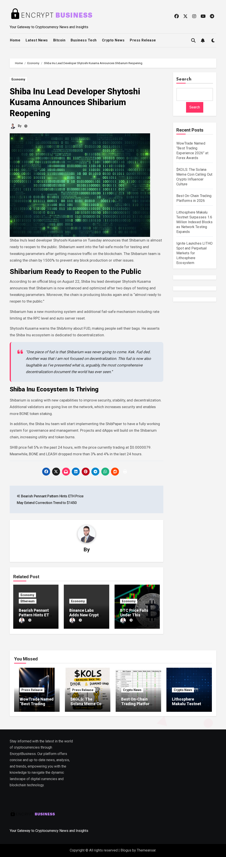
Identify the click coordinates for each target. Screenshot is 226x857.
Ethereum (28, 601)
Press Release (143, 40)
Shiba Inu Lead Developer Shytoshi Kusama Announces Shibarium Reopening (75, 102)
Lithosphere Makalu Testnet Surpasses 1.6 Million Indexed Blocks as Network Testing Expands (194, 222)
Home (15, 40)
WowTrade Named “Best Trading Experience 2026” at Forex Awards (37, 706)
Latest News (37, 40)
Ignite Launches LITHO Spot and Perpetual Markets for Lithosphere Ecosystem (194, 253)
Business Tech (84, 40)
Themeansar (146, 850)
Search (184, 79)
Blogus (126, 850)
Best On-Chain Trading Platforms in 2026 (138, 704)
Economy (18, 79)
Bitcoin (59, 40)
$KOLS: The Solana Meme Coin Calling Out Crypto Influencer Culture (87, 706)
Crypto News (113, 40)
